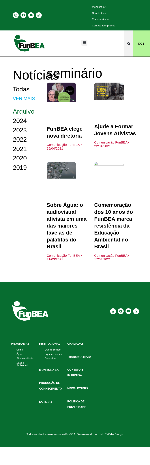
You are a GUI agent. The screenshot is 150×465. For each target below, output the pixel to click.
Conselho (50, 358)
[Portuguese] (135, 15)
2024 (20, 120)
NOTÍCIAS (45, 401)
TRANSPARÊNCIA (79, 356)
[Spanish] (130, 15)
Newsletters (99, 13)
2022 (20, 139)
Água (19, 354)
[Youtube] (31, 15)
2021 (20, 148)
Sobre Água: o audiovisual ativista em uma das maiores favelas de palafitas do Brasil (67, 225)
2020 (20, 158)
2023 (20, 130)
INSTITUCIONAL (49, 343)
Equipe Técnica (54, 354)
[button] (84, 43)
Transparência (100, 19)
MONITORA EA (49, 369)
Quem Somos (53, 349)
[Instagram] (16, 15)
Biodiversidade (24, 358)
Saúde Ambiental (22, 364)
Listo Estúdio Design (110, 434)
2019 (20, 167)
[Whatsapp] (39, 15)
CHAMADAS (75, 343)
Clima (19, 349)
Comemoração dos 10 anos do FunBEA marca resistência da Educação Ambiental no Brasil (113, 225)
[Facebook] (23, 15)
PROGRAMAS (20, 343)
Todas (21, 89)
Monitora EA (99, 6)
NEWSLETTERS (77, 388)
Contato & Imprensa (103, 25)
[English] (125, 15)
